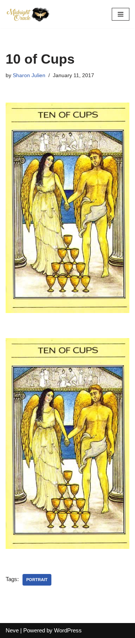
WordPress (68, 630)
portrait (37, 579)
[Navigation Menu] (120, 14)
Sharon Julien (29, 75)
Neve (12, 630)
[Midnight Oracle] (28, 14)
